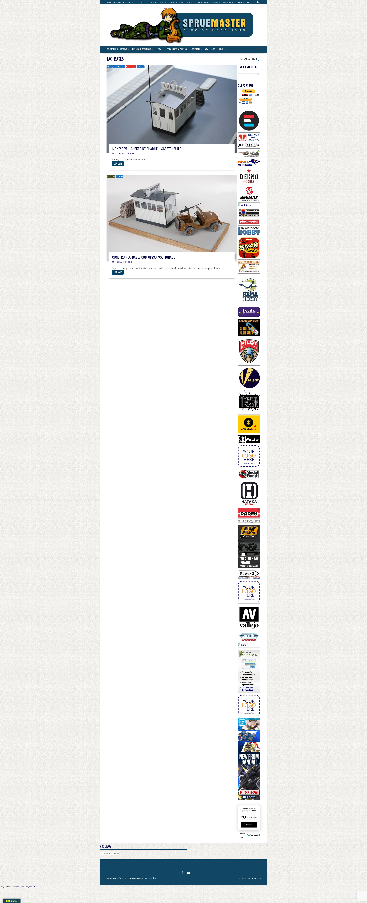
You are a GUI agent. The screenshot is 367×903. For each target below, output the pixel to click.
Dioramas (111, 176)
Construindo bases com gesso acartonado (143, 257)
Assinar (249, 825)
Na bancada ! (131, 67)
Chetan (18, 887)
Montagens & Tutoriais (117, 49)
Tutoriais (140, 67)
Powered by (242, 835)
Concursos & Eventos (177, 49)
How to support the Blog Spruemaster (237, 2)
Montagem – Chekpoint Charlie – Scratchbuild (146, 148)
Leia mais (118, 163)
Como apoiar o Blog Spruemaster (208, 2)
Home (142, 2)
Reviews (159, 49)
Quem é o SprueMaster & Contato (182, 2)
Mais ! (221, 49)
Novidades (195, 49)
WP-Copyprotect (28, 887)
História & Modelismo (141, 49)
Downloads (210, 49)
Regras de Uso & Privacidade (158, 2)
